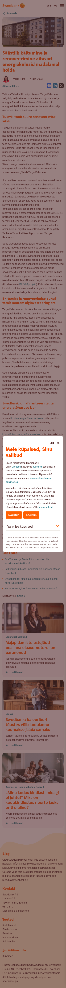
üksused (16, 466)
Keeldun (31, 515)
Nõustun (13, 515)
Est (52, 443)
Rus (58, 443)
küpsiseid (37, 466)
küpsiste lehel (46, 507)
